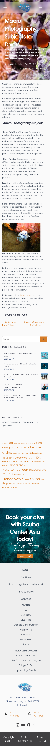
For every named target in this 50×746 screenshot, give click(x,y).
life (25, 461)
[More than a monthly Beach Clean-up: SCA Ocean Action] (44, 376)
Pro (23, 474)
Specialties (10, 71)
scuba (35, 478)
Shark (42, 479)
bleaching (17, 443)
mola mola (5, 465)
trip (29, 483)
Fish (33, 68)
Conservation (18, 68)
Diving (28, 68)
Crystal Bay (24, 448)
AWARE (8, 68)
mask (44, 461)
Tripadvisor (35, 484)
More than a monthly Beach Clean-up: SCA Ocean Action (21, 375)
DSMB (26, 453)
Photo (39, 68)
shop (5, 483)
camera (6, 304)
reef (27, 479)
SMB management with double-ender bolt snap (20, 354)
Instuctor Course (8, 461)
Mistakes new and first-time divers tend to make (20, 365)
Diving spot (16, 453)
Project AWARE (13, 479)
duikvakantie (8, 457)
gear (33, 458)
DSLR (22, 453)
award (5, 443)
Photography (8, 307)
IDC (38, 457)
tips (26, 484)
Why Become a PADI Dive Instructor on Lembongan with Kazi (18, 386)
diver (22, 304)
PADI (5, 474)
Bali (11, 442)
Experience (21, 457)
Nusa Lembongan (15, 469)
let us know (25, 295)
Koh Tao (19, 461)
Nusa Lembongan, (17, 701)
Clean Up (6, 447)
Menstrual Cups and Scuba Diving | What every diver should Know (20, 396)
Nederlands (17, 465)
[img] (6, 714)
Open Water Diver (37, 469)
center (39, 442)
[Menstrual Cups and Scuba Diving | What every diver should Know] (44, 397)
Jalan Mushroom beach (22, 697)
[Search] (43, 339)
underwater (20, 307)
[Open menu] (5, 7)
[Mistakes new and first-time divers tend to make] (44, 366)
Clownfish (15, 304)
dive (31, 447)
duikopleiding (35, 452)
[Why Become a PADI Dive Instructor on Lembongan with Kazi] (44, 387)
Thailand (20, 483)
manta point (37, 461)
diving (28, 304)
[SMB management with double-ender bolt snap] (44, 355)
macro (35, 304)
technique (12, 484)
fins (29, 458)
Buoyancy (24, 443)
